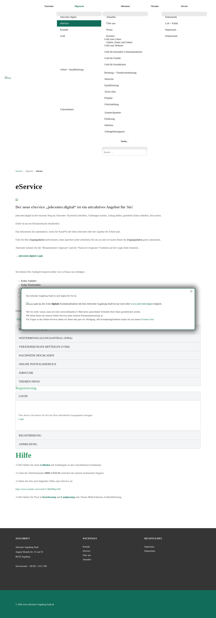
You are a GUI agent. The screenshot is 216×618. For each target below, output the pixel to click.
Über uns (87, 555)
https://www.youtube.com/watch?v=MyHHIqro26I (38, 489)
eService (86, 551)
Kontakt (86, 547)
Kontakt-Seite (148, 319)
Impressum (149, 547)
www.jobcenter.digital (142, 303)
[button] (79, 6)
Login (21, 419)
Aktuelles (87, 559)
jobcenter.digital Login (31, 256)
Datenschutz (149, 551)
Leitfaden (45, 465)
